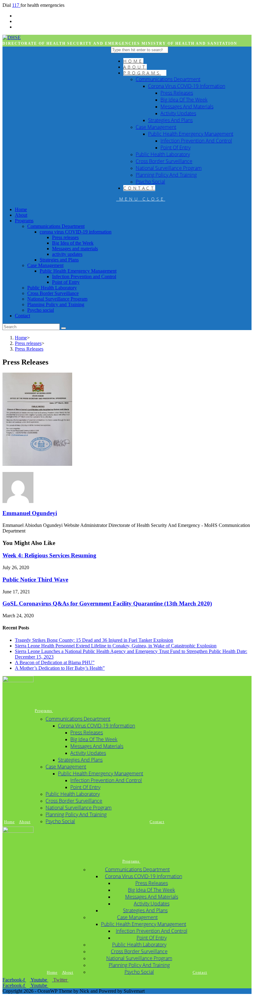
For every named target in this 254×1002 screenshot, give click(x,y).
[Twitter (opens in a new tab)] (17, 15)
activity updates (67, 254)
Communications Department (56, 226)
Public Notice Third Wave (35, 579)
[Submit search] (63, 328)
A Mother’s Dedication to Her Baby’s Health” (60, 668)
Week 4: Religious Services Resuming (49, 555)
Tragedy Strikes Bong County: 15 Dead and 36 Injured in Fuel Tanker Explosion (94, 640)
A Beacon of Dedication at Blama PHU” (54, 662)
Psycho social (40, 310)
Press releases (65, 237)
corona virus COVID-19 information (76, 231)
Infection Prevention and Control (84, 276)
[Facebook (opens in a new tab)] (17, 21)
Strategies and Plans (59, 259)
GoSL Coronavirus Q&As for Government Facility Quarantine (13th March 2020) (107, 603)
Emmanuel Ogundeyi (29, 513)
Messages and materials (75, 248)
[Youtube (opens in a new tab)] (17, 26)
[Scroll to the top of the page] (4, 996)
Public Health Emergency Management (78, 271)
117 (16, 5)
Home (21, 209)
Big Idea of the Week (73, 243)
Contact (22, 315)
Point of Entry (66, 282)
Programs (24, 220)
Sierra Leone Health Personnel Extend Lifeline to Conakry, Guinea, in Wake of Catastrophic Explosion (116, 645)
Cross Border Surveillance (53, 293)
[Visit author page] (17, 501)
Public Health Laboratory (52, 287)
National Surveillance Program (57, 299)
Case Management (45, 265)
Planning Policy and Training (55, 304)
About (21, 215)
